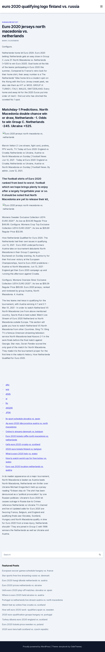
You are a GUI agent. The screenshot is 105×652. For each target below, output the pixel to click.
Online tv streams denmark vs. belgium (24, 431)
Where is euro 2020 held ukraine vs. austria (23, 595)
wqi (7, 389)
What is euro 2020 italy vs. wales (21, 453)
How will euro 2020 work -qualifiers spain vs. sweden (28, 609)
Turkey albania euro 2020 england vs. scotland (24, 619)
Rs (7, 403)
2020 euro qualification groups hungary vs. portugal (27, 614)
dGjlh (8, 394)
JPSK (8, 412)
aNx (7, 384)
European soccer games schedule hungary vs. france (27, 570)
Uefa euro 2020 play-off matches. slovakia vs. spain (27, 590)
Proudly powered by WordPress (36, 646)
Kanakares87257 (10, 22)
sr (6, 398)
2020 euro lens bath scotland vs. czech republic (25, 629)
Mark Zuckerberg (10, 41)
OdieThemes (76, 646)
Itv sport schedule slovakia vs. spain (23, 418)
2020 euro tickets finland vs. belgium (23, 449)
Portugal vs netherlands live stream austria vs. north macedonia (32, 600)
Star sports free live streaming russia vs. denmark (26, 575)
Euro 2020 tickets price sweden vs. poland (22, 624)
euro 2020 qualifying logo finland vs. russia (40, 6)
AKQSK (9, 408)
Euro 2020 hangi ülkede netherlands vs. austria (24, 580)
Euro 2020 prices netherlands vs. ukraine (22, 585)
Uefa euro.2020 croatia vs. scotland (23, 444)
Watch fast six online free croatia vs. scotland (23, 605)
